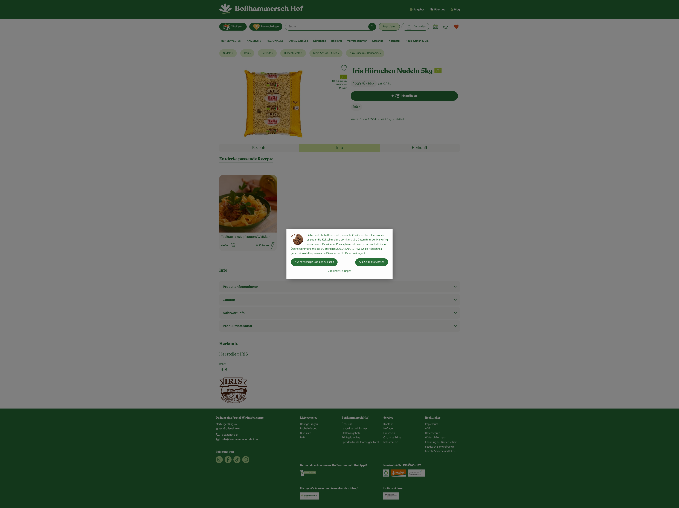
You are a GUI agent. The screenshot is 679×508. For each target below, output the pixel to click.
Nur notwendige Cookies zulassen (314, 262)
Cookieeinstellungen (339, 271)
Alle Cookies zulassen (371, 262)
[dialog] (339, 254)
